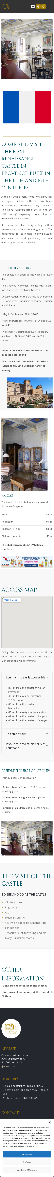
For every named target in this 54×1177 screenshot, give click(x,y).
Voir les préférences (27, 1170)
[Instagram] (43, 6)
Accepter (27, 1154)
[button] (49, 1122)
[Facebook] (38, 6)
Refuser (27, 1162)
